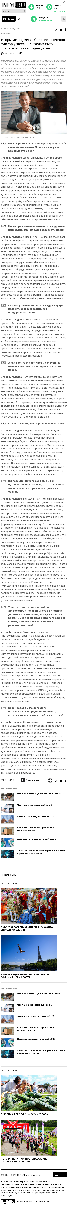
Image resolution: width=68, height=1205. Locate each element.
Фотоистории (9, 883)
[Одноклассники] (65, 30)
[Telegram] (61, 30)
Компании (6, 33)
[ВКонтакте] (56, 30)
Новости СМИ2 (8, 874)
